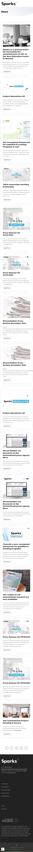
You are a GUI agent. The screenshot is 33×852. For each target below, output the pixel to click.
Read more (7, 71)
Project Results (5, 790)
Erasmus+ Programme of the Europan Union (14, 769)
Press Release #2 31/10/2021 (16, 637)
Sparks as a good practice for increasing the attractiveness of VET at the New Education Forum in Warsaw (16, 54)
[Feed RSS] (16, 845)
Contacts (4, 809)
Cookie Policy (5, 796)
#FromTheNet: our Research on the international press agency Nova (16, 454)
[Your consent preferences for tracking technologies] (2, 849)
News (3, 806)
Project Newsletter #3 (14, 96)
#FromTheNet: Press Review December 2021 (14, 322)
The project (4, 784)
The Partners (5, 787)
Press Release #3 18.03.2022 (11, 234)
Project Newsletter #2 (14, 413)
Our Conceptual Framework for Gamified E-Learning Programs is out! (16, 144)
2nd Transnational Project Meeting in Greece (15, 722)
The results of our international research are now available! (16, 597)
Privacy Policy (5, 793)
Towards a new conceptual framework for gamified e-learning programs (16, 546)
